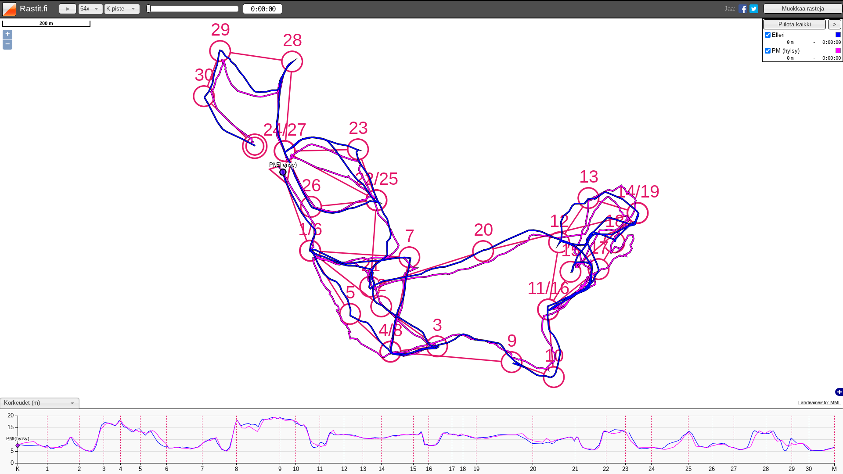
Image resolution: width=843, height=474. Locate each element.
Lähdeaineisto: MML (819, 402)
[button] (803, 9)
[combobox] (91, 9)
